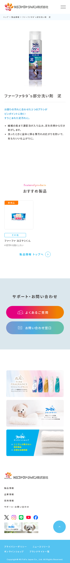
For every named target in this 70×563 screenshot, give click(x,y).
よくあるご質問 (37, 312)
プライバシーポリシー (15, 546)
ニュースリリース (41, 546)
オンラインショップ (14, 551)
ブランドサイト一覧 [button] (40, 551)
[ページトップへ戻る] (59, 527)
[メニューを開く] (63, 7)
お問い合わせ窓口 (38, 328)
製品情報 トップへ (32, 254)
